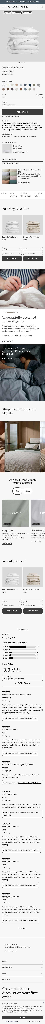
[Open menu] (3, 7)
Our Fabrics (8, 359)
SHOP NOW (7, 544)
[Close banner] (43, 1002)
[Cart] (42, 7)
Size (3, 95)
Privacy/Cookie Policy (33, 1021)
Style (4, 102)
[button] (4, 313)
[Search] (37, 7)
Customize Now (23, 182)
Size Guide (39, 95)
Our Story (7, 341)
